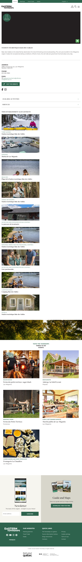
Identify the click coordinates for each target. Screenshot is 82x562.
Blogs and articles (47, 536)
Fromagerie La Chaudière (12, 461)
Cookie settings (65, 534)
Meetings (22, 1)
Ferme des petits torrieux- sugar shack (17, 382)
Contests (44, 539)
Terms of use (65, 536)
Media (38, 1)
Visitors (15, 1)
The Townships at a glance (49, 531)
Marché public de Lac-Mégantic (54, 421)
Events (41, 347)
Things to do (41, 345)
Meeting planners (28, 531)
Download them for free (61, 505)
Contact (63, 539)
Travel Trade (31, 1)
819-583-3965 (6, 73)
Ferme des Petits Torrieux (12, 421)
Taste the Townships (41, 344)
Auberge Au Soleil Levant (52, 382)
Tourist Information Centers (50, 534)
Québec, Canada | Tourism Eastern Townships (8, 7)
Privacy (63, 531)
